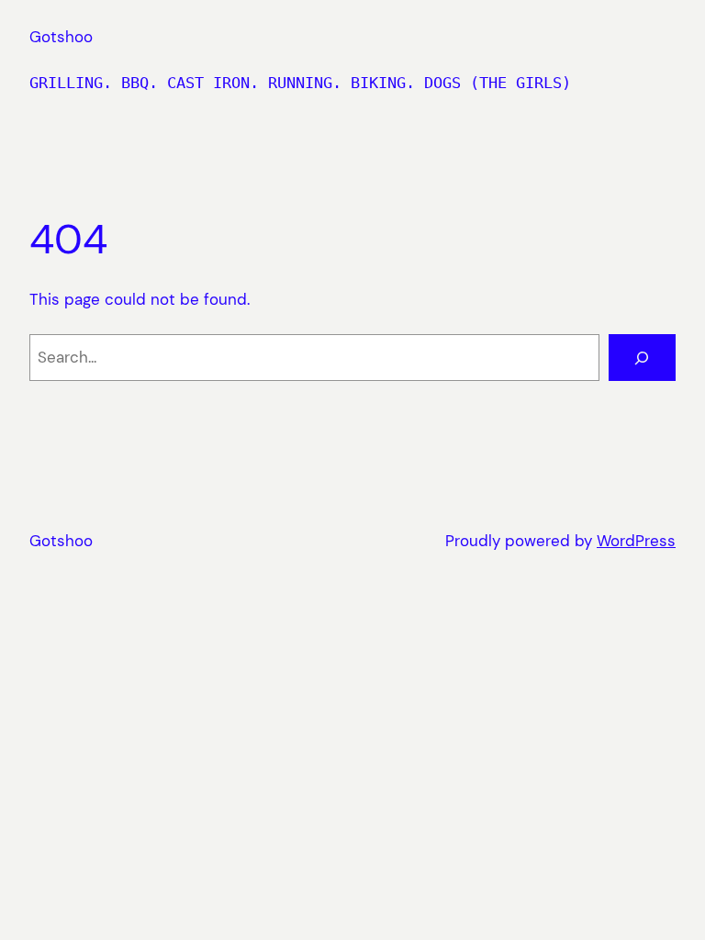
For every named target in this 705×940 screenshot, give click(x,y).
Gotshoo (61, 37)
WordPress (636, 541)
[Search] (642, 357)
